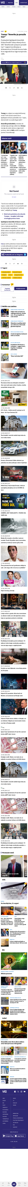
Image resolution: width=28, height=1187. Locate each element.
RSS (14, 1125)
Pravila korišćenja (18, 1118)
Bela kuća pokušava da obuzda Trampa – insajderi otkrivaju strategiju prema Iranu (14, 216)
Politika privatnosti (18, 1120)
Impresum (15, 1115)
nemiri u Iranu (17, 277)
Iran (11, 275)
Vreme (14, 1105)
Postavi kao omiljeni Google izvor (11, 62)
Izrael (4, 275)
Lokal (4, 1123)
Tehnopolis (6, 1118)
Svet (2, 31)
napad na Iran (19, 275)
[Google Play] (8, 1136)
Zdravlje (5, 1107)
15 (5, 31)
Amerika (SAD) (6, 272)
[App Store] (19, 1136)
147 (7, 309)
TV (13, 1100)
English (15, 1103)
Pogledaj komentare (7, 289)
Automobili (5, 1121)
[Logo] (3, 2)
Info (4, 1098)
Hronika (12, 1076)
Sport (4, 1100)
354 (7, 342)
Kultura (5, 1112)
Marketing (15, 1113)
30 (7, 354)
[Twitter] (18, 1091)
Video (14, 1098)
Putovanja (5, 1109)
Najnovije (10, 2)
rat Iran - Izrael (6, 277)
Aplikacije (15, 1122)
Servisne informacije (20, 1056)
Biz (3, 1103)
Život (4, 1105)
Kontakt (15, 1127)
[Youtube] (24, 1091)
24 (7, 332)
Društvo (12, 939)
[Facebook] (15, 1091)
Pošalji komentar (20, 288)
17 (7, 321)
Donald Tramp (17, 272)
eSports (5, 1116)
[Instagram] (21, 1091)
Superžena (5, 1114)
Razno (2, 901)
